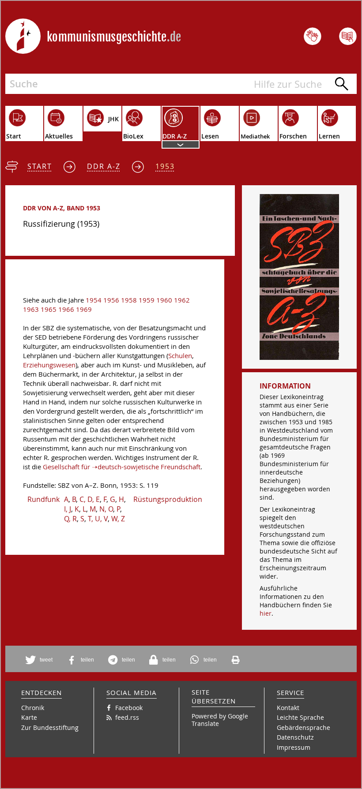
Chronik (32, 707)
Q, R (70, 519)
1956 (111, 300)
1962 (182, 300)
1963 (31, 309)
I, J (67, 509)
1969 (84, 309)
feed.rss (127, 717)
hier (266, 613)
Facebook (129, 707)
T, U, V (98, 519)
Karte (29, 717)
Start (39, 166)
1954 (94, 300)
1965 (49, 309)
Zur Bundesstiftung (50, 727)
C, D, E (89, 499)
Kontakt (288, 707)
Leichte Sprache (300, 717)
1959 (147, 300)
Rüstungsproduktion (167, 499)
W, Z (118, 519)
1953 (165, 166)
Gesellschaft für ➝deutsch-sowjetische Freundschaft (121, 467)
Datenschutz (295, 737)
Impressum (293, 747)
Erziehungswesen (49, 365)
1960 (164, 300)
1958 (129, 300)
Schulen (180, 355)
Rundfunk (43, 499)
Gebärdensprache (303, 727)
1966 (66, 309)
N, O (106, 509)
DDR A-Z (104, 166)
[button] (40, 660)
